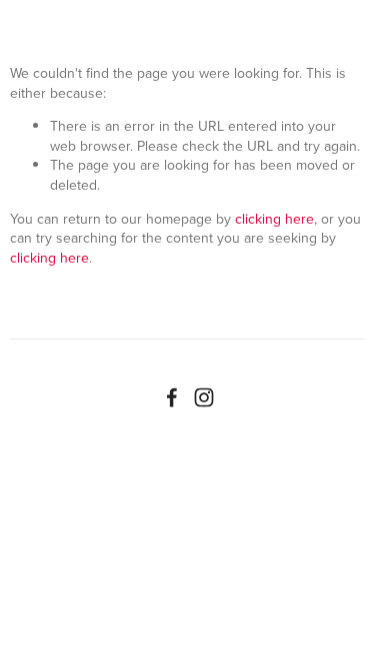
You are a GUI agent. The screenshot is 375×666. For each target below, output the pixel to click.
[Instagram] (204, 397)
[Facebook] (172, 397)
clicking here (274, 219)
